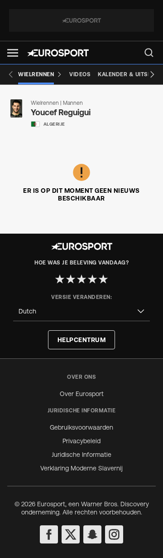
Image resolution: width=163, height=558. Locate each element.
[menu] (149, 52)
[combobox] (81, 311)
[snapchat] (92, 534)
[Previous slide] (10, 74)
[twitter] (71, 534)
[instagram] (114, 534)
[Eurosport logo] (58, 53)
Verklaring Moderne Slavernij (81, 468)
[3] (81, 279)
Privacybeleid (81, 441)
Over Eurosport (82, 393)
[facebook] (49, 534)
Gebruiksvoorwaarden (81, 427)
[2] (70, 279)
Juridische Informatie (81, 454)
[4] (92, 279)
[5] (103, 279)
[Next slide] (152, 74)
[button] (12, 53)
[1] (59, 279)
